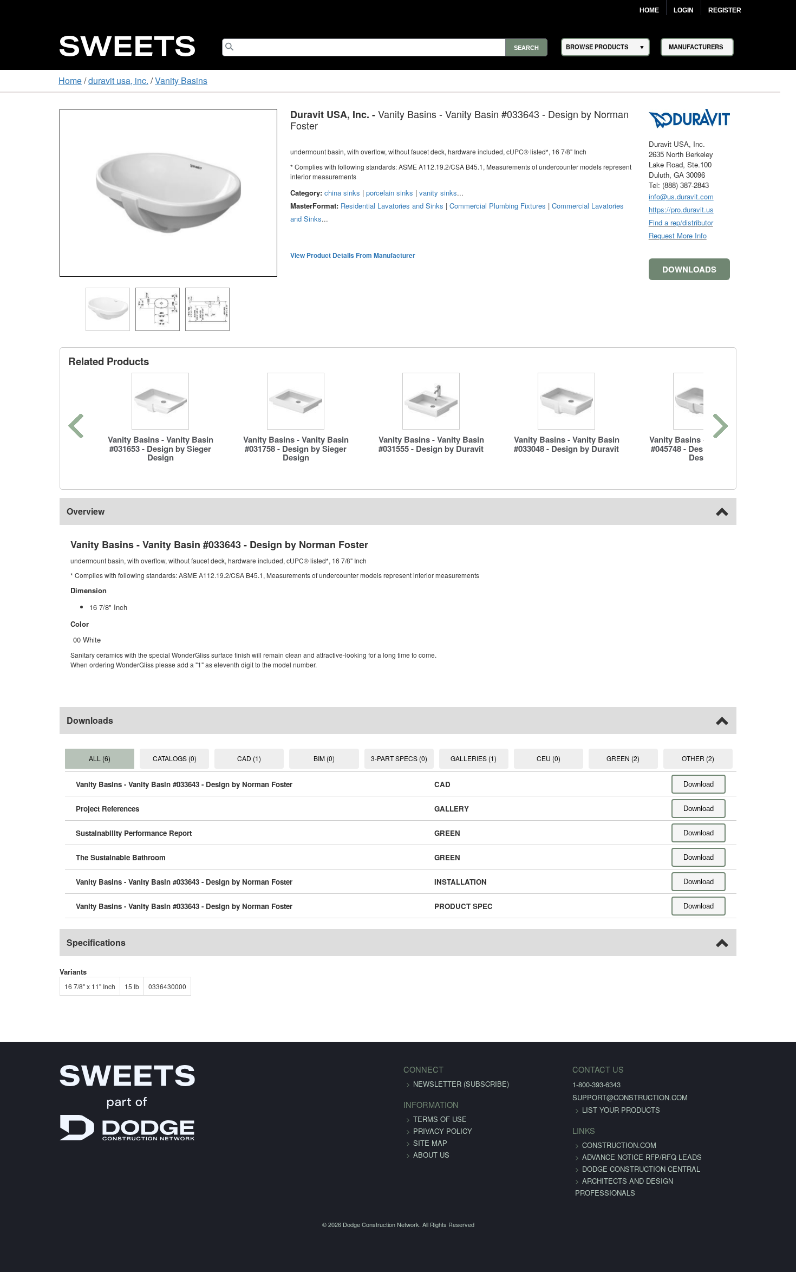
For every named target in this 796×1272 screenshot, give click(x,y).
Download (750, 784)
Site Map (430, 1143)
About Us (431, 1155)
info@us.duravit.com (732, 196)
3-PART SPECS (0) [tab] (398, 758)
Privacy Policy (442, 1131)
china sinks (291, 172)
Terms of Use (440, 1119)
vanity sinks (387, 172)
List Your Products (591, 1110)
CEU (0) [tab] (571, 758)
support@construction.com (599, 1097)
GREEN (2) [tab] (657, 758)
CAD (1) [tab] (226, 758)
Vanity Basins (130, 80)
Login (684, 10)
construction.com (589, 1145)
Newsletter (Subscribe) (461, 1084)
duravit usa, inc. (67, 80)
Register (724, 10)
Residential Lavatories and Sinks (340, 185)
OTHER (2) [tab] (743, 758)
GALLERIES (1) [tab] (485, 758)
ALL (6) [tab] (53, 758)
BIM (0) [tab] (312, 758)
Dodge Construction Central (611, 1181)
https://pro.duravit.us (732, 209)
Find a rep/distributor (732, 222)
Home (649, 10)
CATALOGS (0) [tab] (140, 758)
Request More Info (729, 235)
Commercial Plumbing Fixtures (446, 185)
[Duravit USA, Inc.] (740, 117)
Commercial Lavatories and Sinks (553, 185)
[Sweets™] (127, 44)
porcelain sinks (338, 172)
